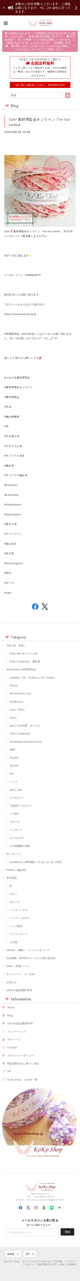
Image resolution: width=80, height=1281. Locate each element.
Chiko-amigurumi (20, 733)
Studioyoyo (16, 701)
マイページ (13, 1039)
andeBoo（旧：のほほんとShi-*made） (33, 677)
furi (11, 773)
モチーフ (15, 902)
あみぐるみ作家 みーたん (25, 725)
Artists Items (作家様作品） (22, 669)
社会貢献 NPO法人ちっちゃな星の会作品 (30, 958)
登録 (67, 1231)
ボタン (13, 893)
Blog (10, 1015)
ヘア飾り (15, 813)
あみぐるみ (16, 789)
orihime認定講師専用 (20, 1023)
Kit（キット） (14, 853)
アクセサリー (17, 797)
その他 (13, 942)
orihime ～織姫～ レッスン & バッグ (27, 950)
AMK (12, 749)
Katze (13, 717)
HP (9, 1071)
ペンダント (16, 829)
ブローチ (15, 821)
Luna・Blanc (17, 709)
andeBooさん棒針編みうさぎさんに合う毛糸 (35, 862)
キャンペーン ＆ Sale (20, 974)
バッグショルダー (20, 917)
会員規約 (71, 1264)
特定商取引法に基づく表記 (23, 1063)
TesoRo (14, 757)
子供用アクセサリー (21, 805)
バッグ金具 (16, 926)
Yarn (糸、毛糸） (16, 645)
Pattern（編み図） (17, 869)
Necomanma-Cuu (20, 693)
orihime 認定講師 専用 (19, 990)
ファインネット (19, 934)
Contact (12, 1047)
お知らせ (11, 982)
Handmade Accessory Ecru (26, 741)
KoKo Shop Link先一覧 (22, 1079)
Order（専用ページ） (18, 966)
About (11, 1007)
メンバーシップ (16, 1031)
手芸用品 (11, 877)
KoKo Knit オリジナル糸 (23, 653)
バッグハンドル (19, 910)
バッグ (13, 781)
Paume (14, 685)
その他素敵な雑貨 (20, 845)
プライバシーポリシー (20, 1055)
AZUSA (14, 765)
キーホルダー (17, 837)
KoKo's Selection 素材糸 (25, 661)
